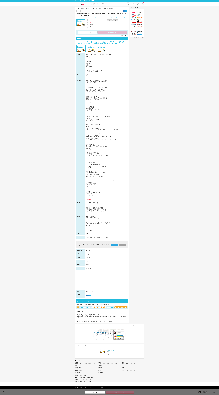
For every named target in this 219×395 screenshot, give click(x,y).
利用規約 (81, 387)
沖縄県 (84, 375)
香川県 (123, 370)
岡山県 (127, 368)
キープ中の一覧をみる (138, 325)
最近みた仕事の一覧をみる (137, 345)
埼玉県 (85, 363)
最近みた (138, 4)
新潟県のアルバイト (88, 8)
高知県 (135, 370)
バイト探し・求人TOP (80, 8)
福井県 (99, 370)
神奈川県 (81, 363)
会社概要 (76, 387)
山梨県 (108, 368)
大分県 (94, 373)
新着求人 (128, 4)
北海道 (76, 368)
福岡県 (76, 373)
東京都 (76, 363)
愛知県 (123, 363)
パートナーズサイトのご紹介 (139, 37)
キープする (88, 32)
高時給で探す (85, 379)
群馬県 (80, 365)
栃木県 (76, 365)
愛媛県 (127, 370)
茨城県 (94, 363)
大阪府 (99, 363)
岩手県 (93, 368)
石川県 (116, 368)
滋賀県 (112, 363)
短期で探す (78, 379)
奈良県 (116, 363)
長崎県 (89, 373)
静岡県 (127, 363)
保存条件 (133, 4)
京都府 (108, 363)
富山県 (112, 368)
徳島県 (131, 370)
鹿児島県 (85, 373)
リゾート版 (101, 372)
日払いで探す (92, 379)
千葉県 (89, 363)
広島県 (123, 368)
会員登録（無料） (130, 0)
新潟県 (103, 368)
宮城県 (80, 368)
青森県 (76, 370)
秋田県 (80, 370)
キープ (143, 3)
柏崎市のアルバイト (95, 8)
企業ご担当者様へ (100, 387)
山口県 (131, 368)
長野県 (99, 368)
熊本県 (80, 373)
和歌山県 (100, 365)
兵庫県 (103, 363)
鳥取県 (139, 368)
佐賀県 (76, 375)
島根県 (135, 368)
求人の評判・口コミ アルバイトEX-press (83, 381)
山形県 (89, 368)
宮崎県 (80, 375)
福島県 (84, 368)
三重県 (135, 363)
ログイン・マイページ (140, 0)
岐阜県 (131, 363)
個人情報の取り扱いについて (90, 387)
